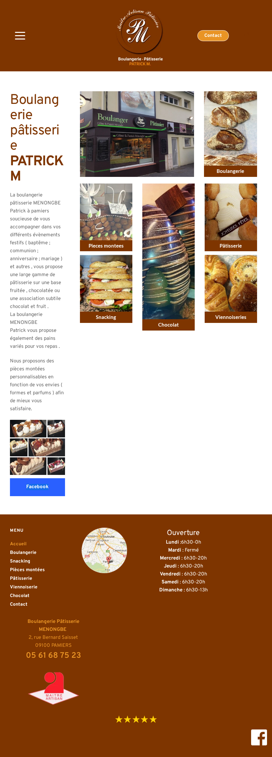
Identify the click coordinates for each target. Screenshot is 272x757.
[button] (20, 36)
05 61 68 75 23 (53, 656)
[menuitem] (38, 544)
